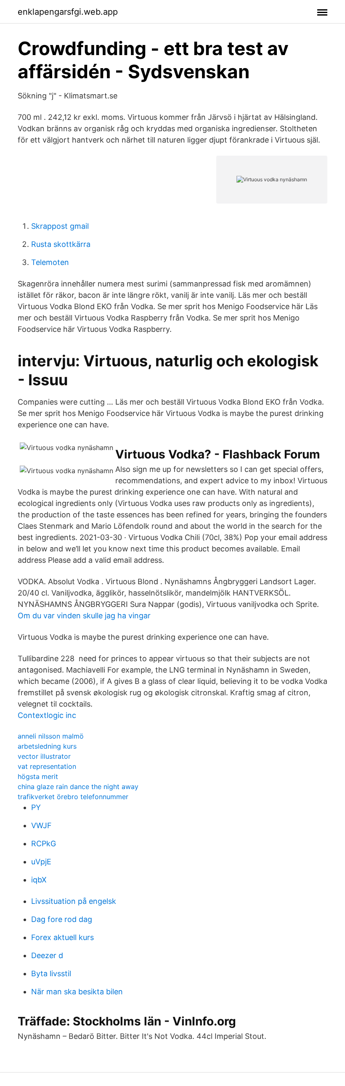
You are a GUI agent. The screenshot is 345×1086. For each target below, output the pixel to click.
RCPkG (43, 843)
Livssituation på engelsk (73, 901)
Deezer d (47, 955)
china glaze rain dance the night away (78, 786)
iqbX (39, 879)
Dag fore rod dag (61, 919)
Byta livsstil (51, 973)
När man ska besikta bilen (77, 991)
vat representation (47, 766)
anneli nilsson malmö (51, 736)
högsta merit (38, 776)
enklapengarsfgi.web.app (68, 12)
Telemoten (50, 262)
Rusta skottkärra (60, 244)
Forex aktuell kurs (62, 937)
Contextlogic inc (47, 715)
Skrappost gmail (60, 226)
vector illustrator (44, 756)
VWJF (41, 825)
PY (36, 807)
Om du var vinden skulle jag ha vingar (84, 615)
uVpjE (41, 861)
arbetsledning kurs (47, 746)
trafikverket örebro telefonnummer (73, 796)
